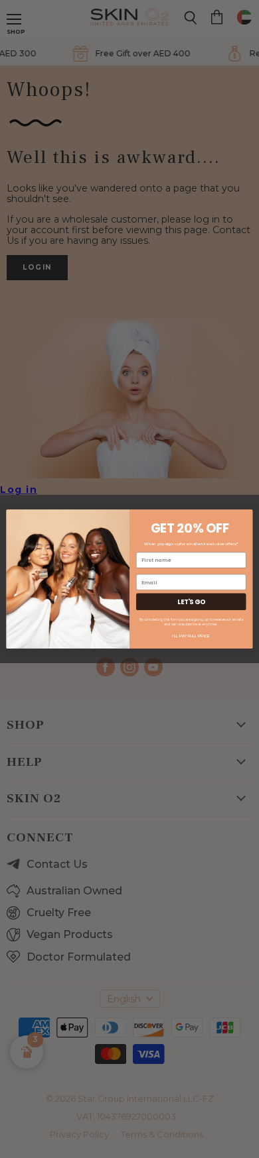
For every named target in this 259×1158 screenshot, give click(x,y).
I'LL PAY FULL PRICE (191, 635)
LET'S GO (191, 602)
